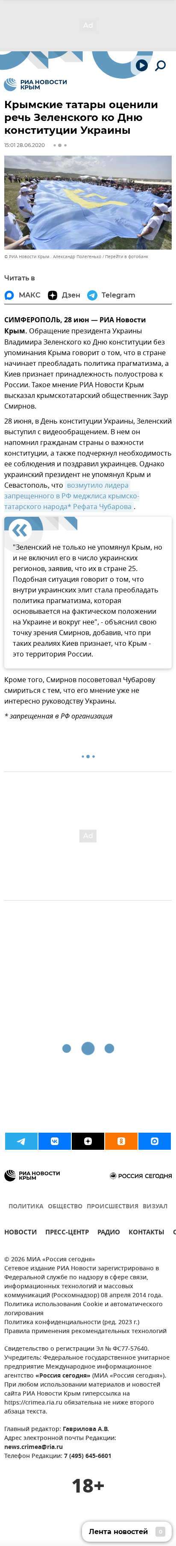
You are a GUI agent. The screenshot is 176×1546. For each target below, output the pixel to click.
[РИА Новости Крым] (35, 84)
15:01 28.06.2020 (24, 145)
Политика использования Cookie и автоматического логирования (83, 1309)
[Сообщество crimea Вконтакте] (54, 1141)
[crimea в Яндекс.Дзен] (88, 1141)
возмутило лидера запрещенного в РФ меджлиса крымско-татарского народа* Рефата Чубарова (71, 496)
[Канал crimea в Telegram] (21, 1141)
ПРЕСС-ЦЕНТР (67, 1233)
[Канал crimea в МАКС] (154, 1141)
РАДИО (108, 1233)
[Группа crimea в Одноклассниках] (121, 1141)
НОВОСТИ (20, 1233)
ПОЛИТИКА (26, 1207)
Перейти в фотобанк (126, 256)
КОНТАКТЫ (146, 1233)
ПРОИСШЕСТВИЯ (112, 1207)
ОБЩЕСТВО (65, 1207)
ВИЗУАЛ (155, 1207)
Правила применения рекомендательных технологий (85, 1332)
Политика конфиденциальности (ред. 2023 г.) (71, 1323)
